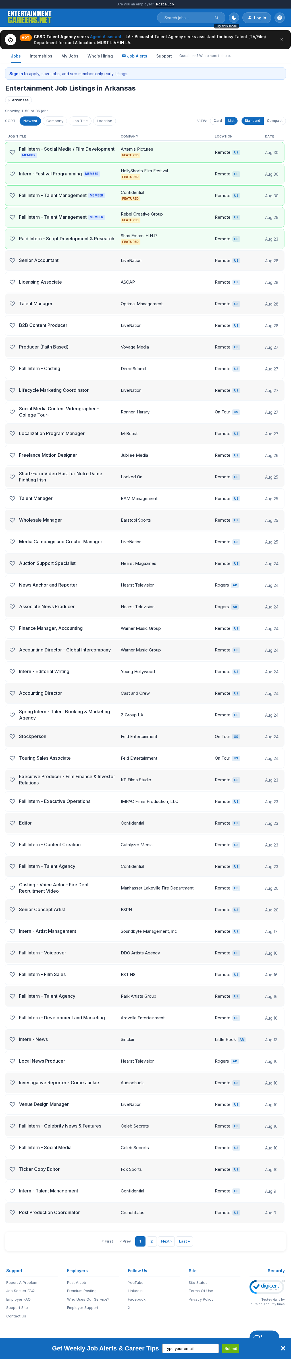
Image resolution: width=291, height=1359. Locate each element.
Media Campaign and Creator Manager (60, 541)
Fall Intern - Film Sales (42, 974)
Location (104, 120)
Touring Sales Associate (45, 758)
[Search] (217, 17)
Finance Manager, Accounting (51, 628)
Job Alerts (137, 56)
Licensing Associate (40, 282)
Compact (274, 120)
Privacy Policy (201, 1299)
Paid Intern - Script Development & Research (66, 238)
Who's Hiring (100, 56)
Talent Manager (36, 303)
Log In (260, 17)
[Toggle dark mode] (234, 18)
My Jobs (69, 56)
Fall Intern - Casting (39, 368)
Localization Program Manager (52, 433)
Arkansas (18, 100)
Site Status (198, 1282)
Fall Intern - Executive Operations (54, 801)
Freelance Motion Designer (48, 455)
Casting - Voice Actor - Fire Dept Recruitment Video (54, 888)
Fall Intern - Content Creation (50, 844)
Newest (30, 120)
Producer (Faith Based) (43, 347)
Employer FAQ (18, 1299)
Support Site (17, 1307)
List (231, 120)
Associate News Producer (47, 606)
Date (269, 136)
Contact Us (16, 1316)
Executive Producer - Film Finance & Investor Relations (67, 780)
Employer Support (82, 1307)
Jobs (16, 56)
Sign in (16, 73)
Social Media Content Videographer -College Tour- (59, 412)
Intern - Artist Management (47, 931)
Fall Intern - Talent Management (61, 195)
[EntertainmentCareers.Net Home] (29, 18)
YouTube (136, 1282)
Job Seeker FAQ (20, 1290)
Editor (25, 823)
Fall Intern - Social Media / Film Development (67, 151)
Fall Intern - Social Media (45, 1147)
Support (164, 56)
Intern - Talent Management (48, 1191)
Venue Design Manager (44, 1104)
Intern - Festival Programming (59, 174)
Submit (231, 1348)
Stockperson (32, 736)
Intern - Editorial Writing (44, 671)
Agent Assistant (105, 36)
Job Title (80, 120)
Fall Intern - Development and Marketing (62, 1017)
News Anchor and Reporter (48, 585)
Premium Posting (82, 1290)
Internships (41, 56)
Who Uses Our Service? (88, 1299)
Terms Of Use (201, 1290)
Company (54, 120)
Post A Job (76, 1282)
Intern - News (33, 1039)
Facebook (137, 1299)
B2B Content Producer (43, 325)
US (236, 152)
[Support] (280, 18)
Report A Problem (21, 1282)
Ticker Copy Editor (39, 1169)
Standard (253, 120)
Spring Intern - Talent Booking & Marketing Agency (64, 715)
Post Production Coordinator (49, 1212)
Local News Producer (42, 1061)
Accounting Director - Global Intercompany (65, 650)
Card (217, 120)
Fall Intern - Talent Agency (47, 866)
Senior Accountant (39, 260)
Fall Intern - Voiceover (42, 953)
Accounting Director (40, 693)
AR (235, 585)
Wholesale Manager (40, 520)
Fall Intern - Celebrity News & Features (60, 1126)
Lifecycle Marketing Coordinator (54, 390)
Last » (184, 1241)
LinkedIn (135, 1290)
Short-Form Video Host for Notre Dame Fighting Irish (60, 477)
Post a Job (165, 4)
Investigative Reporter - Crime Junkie (59, 1082)
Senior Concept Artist (42, 909)
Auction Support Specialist (47, 563)
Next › (166, 1241)
